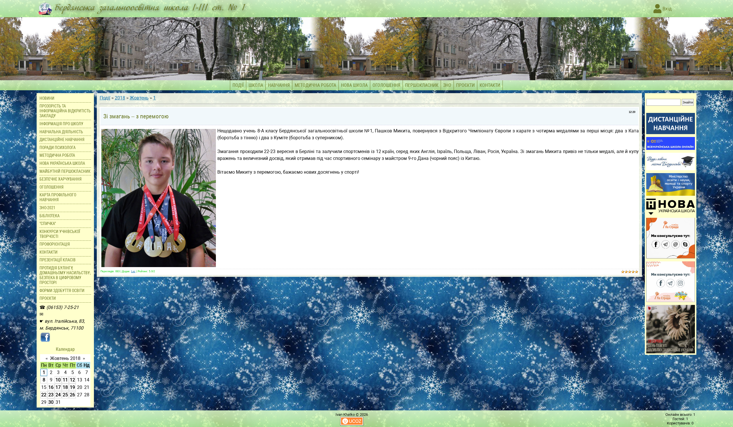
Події (105, 98)
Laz (133, 271)
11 (65, 380)
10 (58, 380)
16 (51, 387)
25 (65, 394)
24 (58, 394)
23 (51, 394)
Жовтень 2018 (65, 358)
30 (51, 402)
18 (65, 387)
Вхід (666, 8)
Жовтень (139, 98)
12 (72, 380)
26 (72, 394)
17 (58, 387)
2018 (120, 98)
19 (72, 387)
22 (43, 394)
